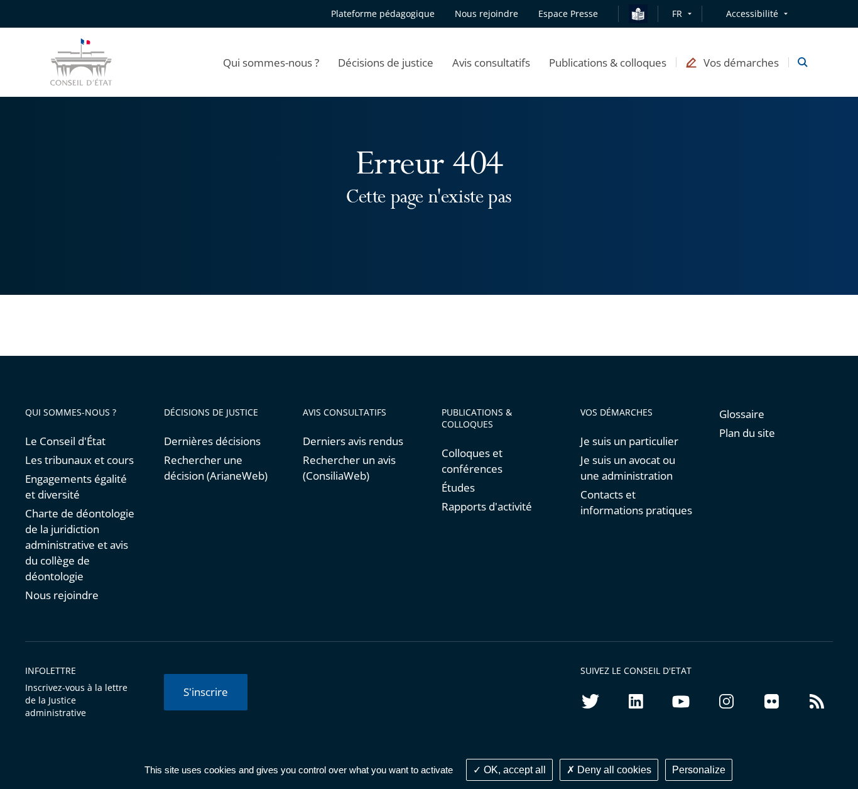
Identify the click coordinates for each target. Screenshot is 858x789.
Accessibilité (752, 13)
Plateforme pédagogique (383, 13)
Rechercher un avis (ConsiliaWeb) (349, 468)
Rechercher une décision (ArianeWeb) (216, 468)
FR (677, 13)
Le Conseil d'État (65, 441)
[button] (271, 62)
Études (458, 487)
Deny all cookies (613, 769)
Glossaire (741, 414)
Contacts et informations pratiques (636, 502)
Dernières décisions (212, 441)
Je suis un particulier (629, 441)
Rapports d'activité (487, 506)
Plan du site (747, 433)
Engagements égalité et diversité (76, 487)
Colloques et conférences (472, 461)
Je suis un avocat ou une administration (627, 468)
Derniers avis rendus (353, 441)
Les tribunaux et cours (79, 460)
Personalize (698, 769)
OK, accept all (513, 769)
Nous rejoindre (62, 595)
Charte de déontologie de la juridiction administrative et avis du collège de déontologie (79, 544)
